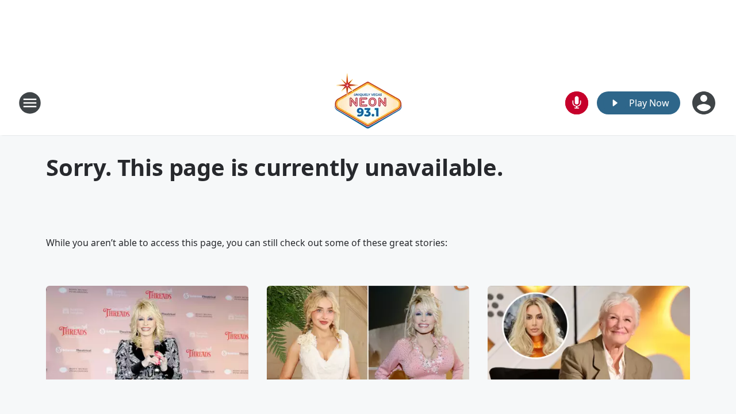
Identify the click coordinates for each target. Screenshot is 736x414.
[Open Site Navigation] (29, 102)
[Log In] (705, 102)
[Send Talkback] (576, 102)
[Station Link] (368, 102)
